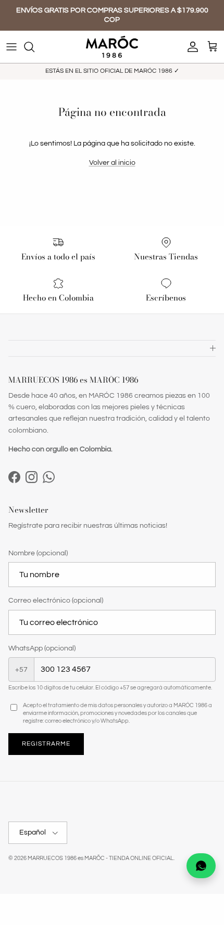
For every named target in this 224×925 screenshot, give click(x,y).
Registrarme (46, 743)
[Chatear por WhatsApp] (201, 865)
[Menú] (11, 46)
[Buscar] (34, 46)
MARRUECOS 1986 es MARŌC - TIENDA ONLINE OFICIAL (100, 858)
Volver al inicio (112, 162)
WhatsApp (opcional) (42, 648)
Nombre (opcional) (38, 553)
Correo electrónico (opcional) (55, 600)
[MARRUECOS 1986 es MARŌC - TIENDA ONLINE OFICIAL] (112, 47)
